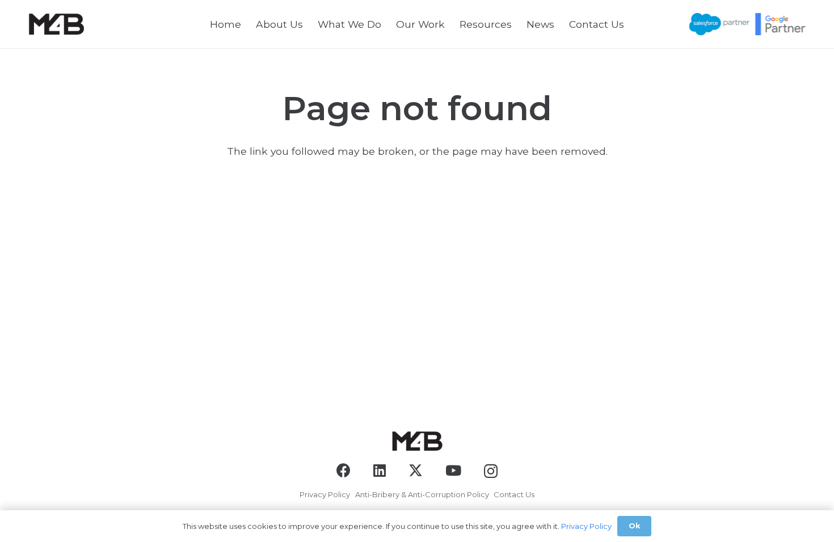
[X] (415, 470)
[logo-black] (56, 24)
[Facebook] (343, 470)
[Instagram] (491, 471)
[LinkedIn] (379, 470)
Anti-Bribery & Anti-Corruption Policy (422, 494)
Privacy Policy (325, 494)
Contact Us (514, 494)
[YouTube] (453, 470)
